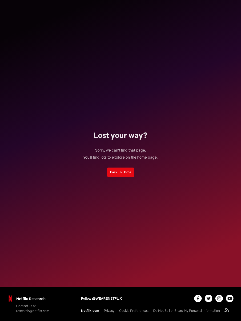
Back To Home (120, 172)
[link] (120, 172)
